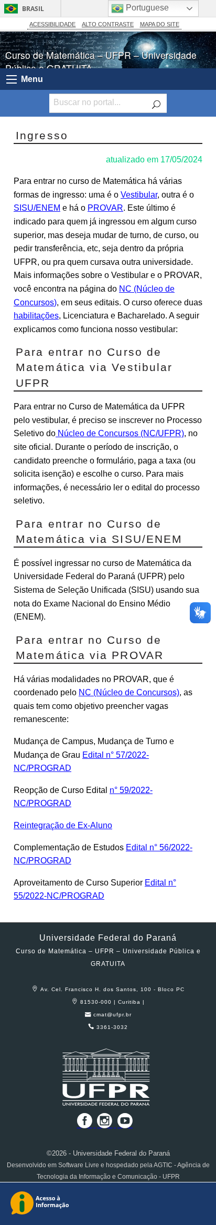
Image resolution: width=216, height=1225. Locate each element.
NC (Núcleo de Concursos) (129, 692)
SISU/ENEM (37, 207)
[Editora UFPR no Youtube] (125, 1124)
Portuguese (146, 7)
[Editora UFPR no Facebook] (82, 1124)
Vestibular (139, 194)
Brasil (33, 8)
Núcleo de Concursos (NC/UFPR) (120, 433)
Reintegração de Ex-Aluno (63, 825)
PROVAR (105, 207)
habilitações (36, 315)
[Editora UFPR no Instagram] (105, 1124)
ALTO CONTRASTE (108, 24)
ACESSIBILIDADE (52, 24)
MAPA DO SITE (159, 24)
